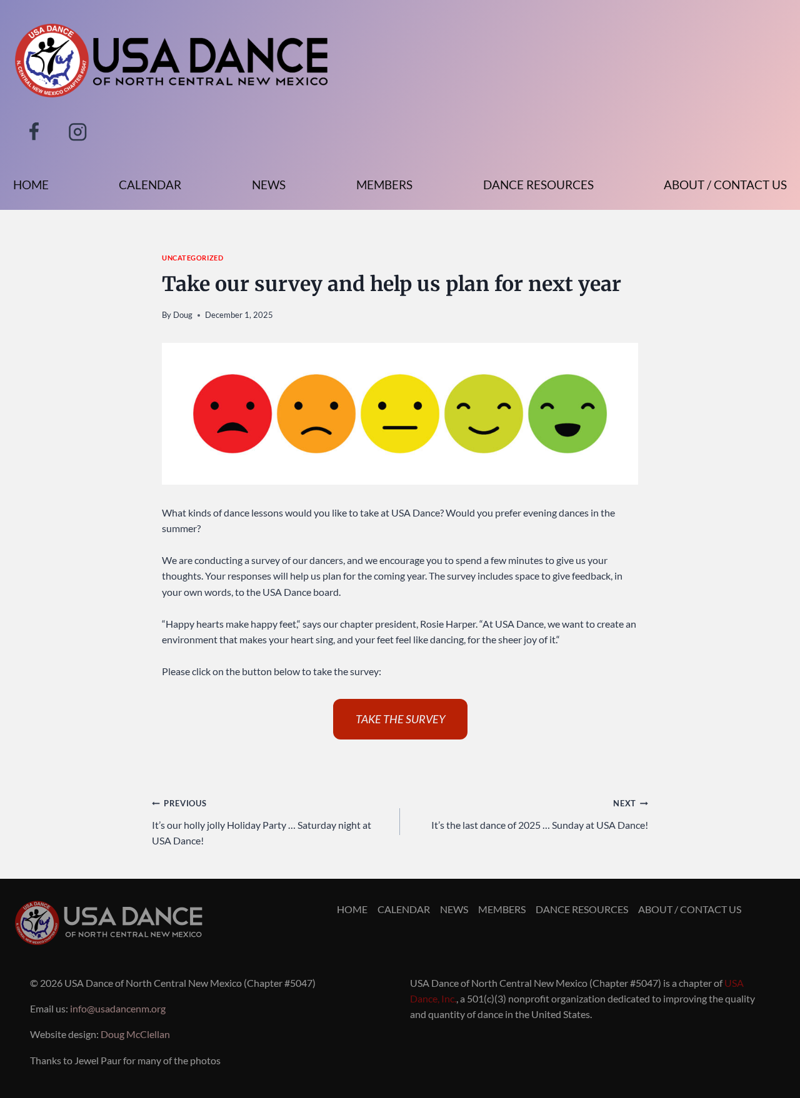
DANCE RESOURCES (538, 184)
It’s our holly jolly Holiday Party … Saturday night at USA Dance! (261, 822)
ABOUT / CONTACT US (725, 184)
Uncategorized (192, 258)
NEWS (269, 184)
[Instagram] (78, 131)
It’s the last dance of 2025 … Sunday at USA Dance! (539, 814)
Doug (182, 315)
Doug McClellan (135, 1034)
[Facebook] (34, 131)
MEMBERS (384, 184)
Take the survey (400, 719)
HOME (31, 184)
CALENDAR (150, 184)
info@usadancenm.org (118, 1008)
